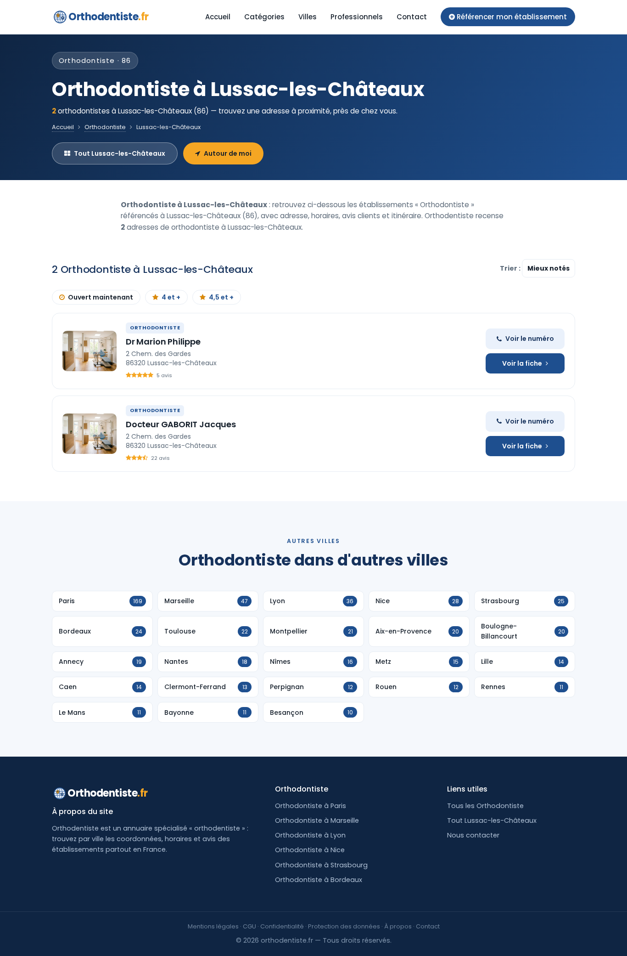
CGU (249, 926)
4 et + (171, 297)
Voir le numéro (529, 338)
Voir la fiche (522, 363)
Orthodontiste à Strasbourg (321, 865)
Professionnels (356, 17)
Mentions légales (213, 926)
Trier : (511, 268)
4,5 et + (221, 297)
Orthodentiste (108, 17)
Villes (307, 17)
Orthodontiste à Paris (310, 805)
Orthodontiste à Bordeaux (318, 879)
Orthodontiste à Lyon (310, 835)
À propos (398, 926)
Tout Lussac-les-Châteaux (119, 153)
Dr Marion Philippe (163, 341)
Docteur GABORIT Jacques (181, 424)
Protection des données (344, 926)
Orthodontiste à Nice (310, 849)
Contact (412, 17)
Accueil (217, 17)
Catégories (264, 17)
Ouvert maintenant (100, 297)
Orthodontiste (105, 127)
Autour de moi (228, 153)
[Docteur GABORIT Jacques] (89, 433)
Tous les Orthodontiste (485, 805)
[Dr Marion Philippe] (89, 351)
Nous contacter (473, 835)
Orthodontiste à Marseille (317, 820)
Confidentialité (282, 926)
